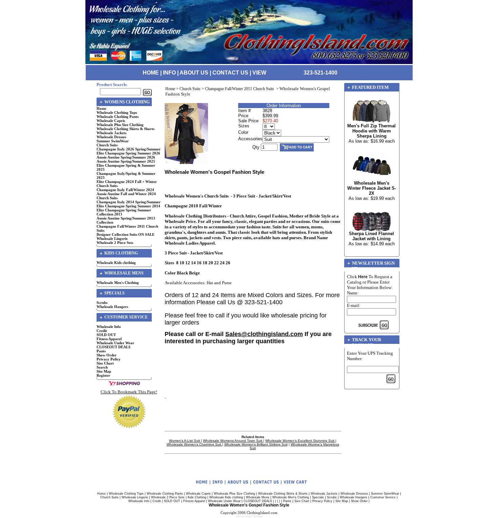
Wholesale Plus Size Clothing (120, 125)
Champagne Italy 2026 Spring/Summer (129, 149)
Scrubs (102, 303)
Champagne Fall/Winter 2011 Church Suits (240, 88)
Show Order (107, 355)
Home (101, 108)
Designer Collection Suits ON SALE (125, 234)
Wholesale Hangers (112, 307)
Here (363, 276)
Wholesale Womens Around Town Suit (233, 440)
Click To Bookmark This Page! (129, 391)
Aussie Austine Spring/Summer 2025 (126, 161)
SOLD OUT (106, 335)
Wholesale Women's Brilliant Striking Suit (256, 444)
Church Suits (107, 145)
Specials (318, 497)
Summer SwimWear (113, 141)
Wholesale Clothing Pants (118, 117)
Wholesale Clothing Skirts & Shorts (125, 129)
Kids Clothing (197, 497)
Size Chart (105, 363)
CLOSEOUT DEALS (113, 347)
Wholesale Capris (111, 121)
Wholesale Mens (257, 497)
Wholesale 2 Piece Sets (115, 243)
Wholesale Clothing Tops (117, 112)
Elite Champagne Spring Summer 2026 (128, 153)
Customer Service (383, 497)
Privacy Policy (109, 359)
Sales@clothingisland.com (264, 334)
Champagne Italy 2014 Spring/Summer (129, 202)
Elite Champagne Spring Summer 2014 (128, 206)
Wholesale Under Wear (115, 343)
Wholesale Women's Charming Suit (194, 444)
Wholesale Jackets (111, 133)
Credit (102, 331)
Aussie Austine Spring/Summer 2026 (126, 157)
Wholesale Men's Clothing (118, 283)
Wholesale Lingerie (112, 238)
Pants (101, 351)
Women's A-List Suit (185, 440)
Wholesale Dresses (111, 137)
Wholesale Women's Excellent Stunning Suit (300, 440)
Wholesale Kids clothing (116, 263)
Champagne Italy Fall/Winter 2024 (125, 190)
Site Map (104, 371)
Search (102, 367)
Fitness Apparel (109, 339)
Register (103, 375)
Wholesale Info (109, 327)
